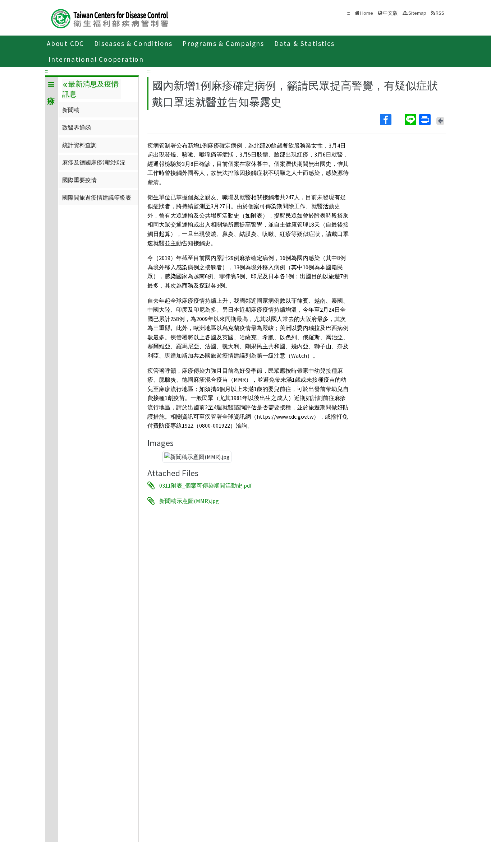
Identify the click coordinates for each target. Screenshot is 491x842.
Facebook (391, 119)
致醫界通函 (76, 127)
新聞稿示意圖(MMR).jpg (189, 500)
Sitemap (417, 13)
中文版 (390, 12)
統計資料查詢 (79, 145)
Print (425, 119)
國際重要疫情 (79, 179)
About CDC (65, 43)
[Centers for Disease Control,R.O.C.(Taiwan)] (109, 18)
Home (366, 13)
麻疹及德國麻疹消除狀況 (93, 162)
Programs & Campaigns (223, 43)
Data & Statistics (304, 43)
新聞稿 (70, 109)
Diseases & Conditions (133, 43)
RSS (440, 13)
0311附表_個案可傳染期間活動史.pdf (205, 485)
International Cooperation (96, 59)
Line (411, 119)
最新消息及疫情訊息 (90, 89)
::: (46, 71)
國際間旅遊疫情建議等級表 (96, 197)
